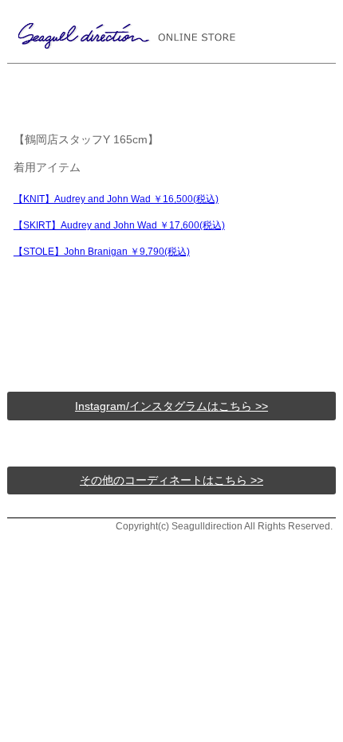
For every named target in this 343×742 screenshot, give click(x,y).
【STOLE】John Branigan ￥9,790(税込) (102, 251)
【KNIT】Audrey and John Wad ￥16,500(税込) (116, 199)
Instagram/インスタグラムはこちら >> (171, 406)
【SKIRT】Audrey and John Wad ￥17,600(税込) (119, 225)
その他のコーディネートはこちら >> (171, 480)
